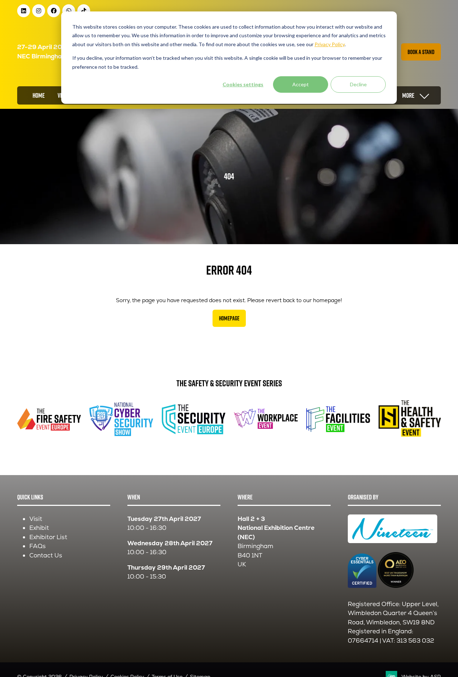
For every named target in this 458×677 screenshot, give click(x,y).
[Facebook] (53, 10)
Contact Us (45, 555)
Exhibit (39, 528)
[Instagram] (38, 10)
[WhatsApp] (68, 10)
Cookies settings (243, 84)
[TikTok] (83, 10)
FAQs (37, 546)
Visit (35, 519)
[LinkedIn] (23, 10)
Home (39, 95)
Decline (358, 84)
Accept (300, 84)
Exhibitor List (48, 537)
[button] (421, 52)
